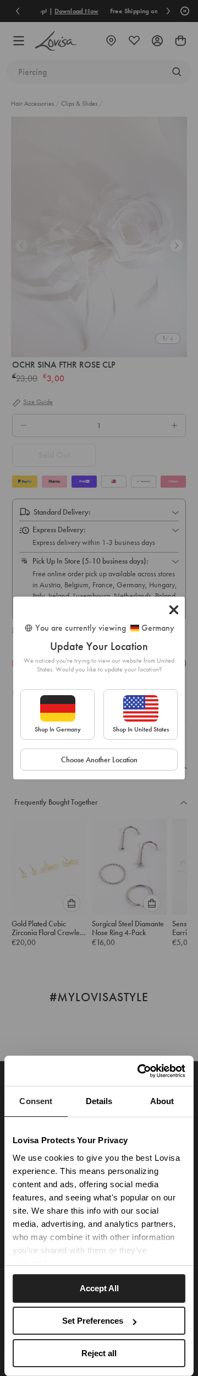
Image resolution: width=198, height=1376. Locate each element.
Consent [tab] (35, 1101)
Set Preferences (92, 1320)
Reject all (99, 1353)
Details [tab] (99, 1101)
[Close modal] (174, 610)
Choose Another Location (99, 760)
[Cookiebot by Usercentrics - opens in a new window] (139, 1071)
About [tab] (162, 1101)
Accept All (99, 1288)
